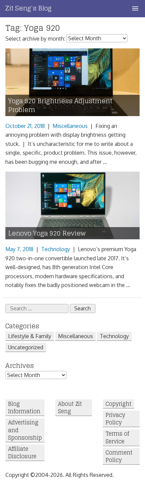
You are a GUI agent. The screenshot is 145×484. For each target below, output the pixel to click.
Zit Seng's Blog (28, 8)
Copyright (119, 404)
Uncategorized (25, 347)
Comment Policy (119, 456)
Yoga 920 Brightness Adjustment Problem (60, 105)
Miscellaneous (70, 126)
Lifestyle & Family (29, 336)
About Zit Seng (70, 407)
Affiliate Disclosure (22, 452)
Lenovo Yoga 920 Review (47, 233)
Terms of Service (117, 438)
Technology (55, 249)
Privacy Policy (115, 419)
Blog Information (24, 407)
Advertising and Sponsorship (25, 430)
